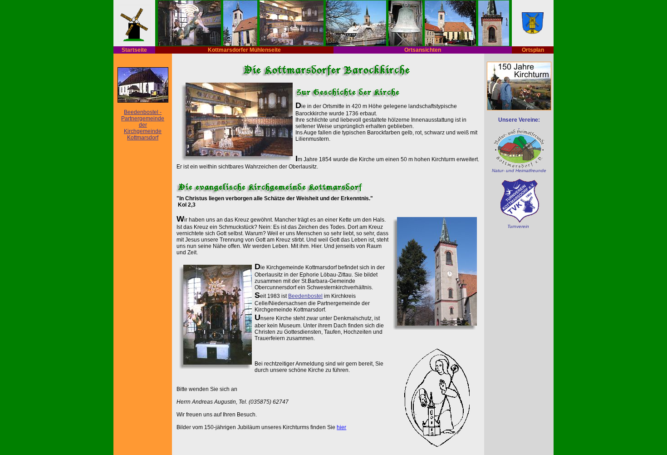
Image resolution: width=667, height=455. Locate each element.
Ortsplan (533, 50)
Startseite (134, 50)
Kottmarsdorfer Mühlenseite (244, 50)
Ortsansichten (422, 50)
